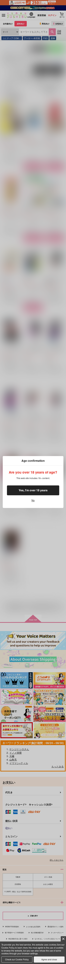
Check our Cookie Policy (17, 959)
